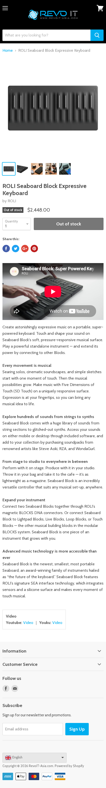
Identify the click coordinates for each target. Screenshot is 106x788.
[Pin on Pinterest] (34, 248)
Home (7, 50)
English (17, 757)
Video (28, 622)
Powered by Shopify (69, 766)
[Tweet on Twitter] (15, 248)
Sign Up (77, 729)
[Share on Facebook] (6, 248)
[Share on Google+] (25, 248)
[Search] (97, 35)
